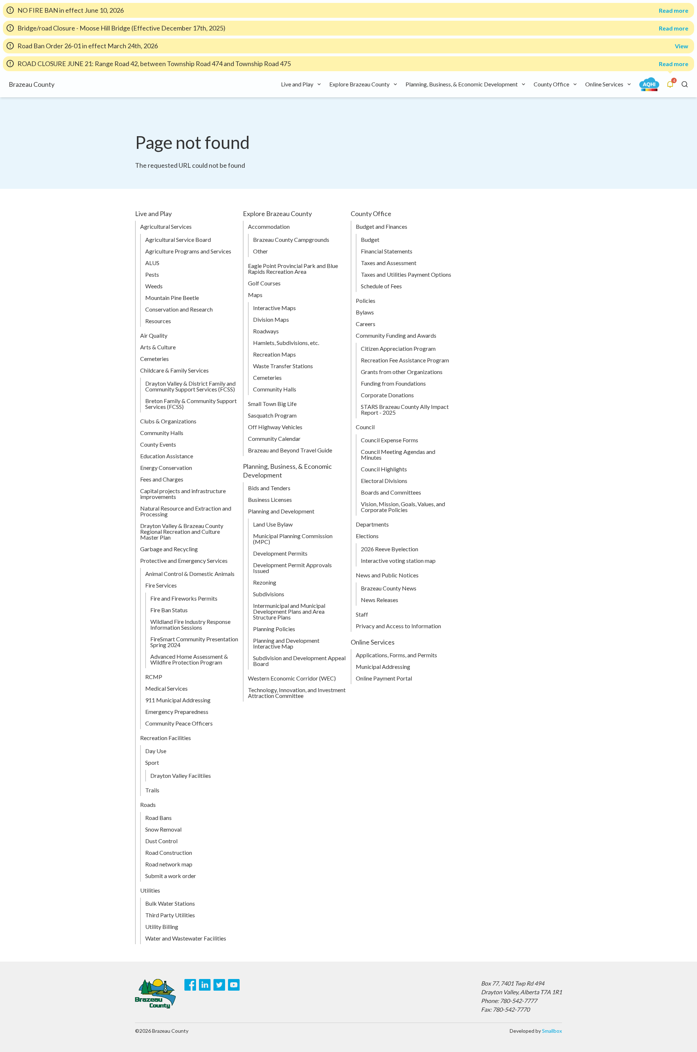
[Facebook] (190, 985)
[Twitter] (219, 985)
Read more (673, 10)
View (681, 45)
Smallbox (552, 1031)
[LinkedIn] (205, 985)
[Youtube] (234, 985)
